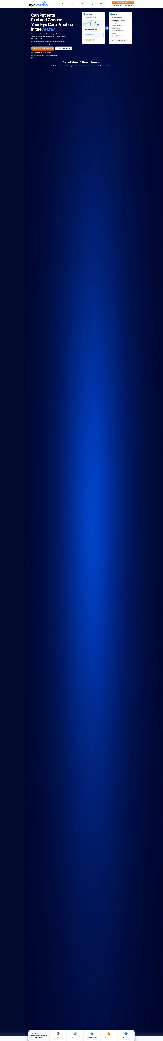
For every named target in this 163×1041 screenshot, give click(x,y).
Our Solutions (82, 4)
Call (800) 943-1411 (65, 48)
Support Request (118, 5)
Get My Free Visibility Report (43, 48)
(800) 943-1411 (128, 5)
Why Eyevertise (93, 4)
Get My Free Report (123, 2)
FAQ (101, 4)
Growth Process (71, 4)
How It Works (61, 4)
